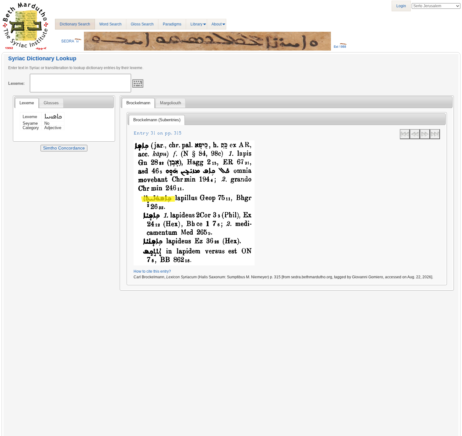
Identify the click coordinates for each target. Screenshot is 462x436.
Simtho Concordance (64, 147)
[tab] (26, 103)
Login (401, 6)
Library (196, 24)
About (217, 24)
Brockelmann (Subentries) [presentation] (156, 119)
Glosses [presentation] (51, 103)
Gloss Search (142, 24)
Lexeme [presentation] (26, 103)
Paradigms (172, 24)
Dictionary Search (75, 24)
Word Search (110, 24)
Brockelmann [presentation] (138, 103)
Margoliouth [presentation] (170, 103)
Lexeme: (16, 83)
